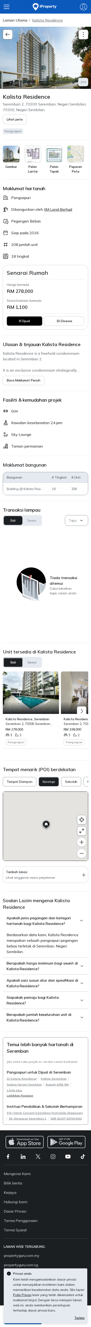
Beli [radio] (13, 662)
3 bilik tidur (14, 1090)
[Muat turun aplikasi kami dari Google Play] (66, 1142)
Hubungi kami (15, 1201)
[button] (15, 119)
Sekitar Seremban (53, 1078)
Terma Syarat (15, 1230)
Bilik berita (13, 1183)
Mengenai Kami (17, 1173)
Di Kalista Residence (22, 1078)
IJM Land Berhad (58, 209)
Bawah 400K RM (57, 1084)
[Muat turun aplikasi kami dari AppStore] (25, 1142)
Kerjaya (10, 1192)
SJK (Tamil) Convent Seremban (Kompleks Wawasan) (45, 1113)
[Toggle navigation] (83, 34)
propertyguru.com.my (21, 1255)
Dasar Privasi (15, 1211)
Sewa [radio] (32, 662)
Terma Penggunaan (21, 1220)
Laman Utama (15, 20)
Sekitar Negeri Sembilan (24, 1084)
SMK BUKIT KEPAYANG (66, 1118)
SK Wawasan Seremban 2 (27, 1118)
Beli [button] (13, 520)
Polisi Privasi (22, 1295)
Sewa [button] (31, 520)
